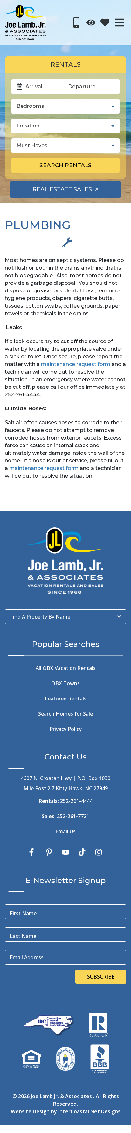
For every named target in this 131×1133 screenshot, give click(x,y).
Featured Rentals (65, 698)
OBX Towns (65, 683)
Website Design (30, 1111)
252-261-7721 (73, 816)
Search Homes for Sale (65, 713)
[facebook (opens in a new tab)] (32, 852)
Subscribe (100, 976)
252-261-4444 (76, 801)
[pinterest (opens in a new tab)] (49, 852)
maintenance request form (75, 364)
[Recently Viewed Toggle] (91, 22)
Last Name (23, 936)
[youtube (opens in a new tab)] (65, 852)
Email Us (65, 831)
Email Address (27, 957)
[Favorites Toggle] (105, 22)
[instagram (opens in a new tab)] (98, 852)
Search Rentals (65, 165)
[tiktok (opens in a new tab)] (82, 852)
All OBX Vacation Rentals (66, 668)
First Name (23, 913)
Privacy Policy (66, 729)
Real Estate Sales (76, 191)
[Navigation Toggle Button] (119, 22)
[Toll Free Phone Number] (76, 22)
